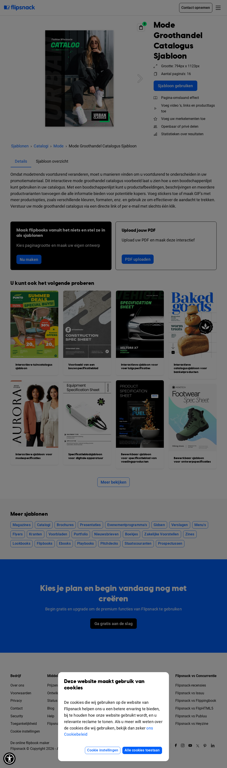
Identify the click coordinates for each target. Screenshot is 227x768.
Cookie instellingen (102, 750)
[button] (9, 759)
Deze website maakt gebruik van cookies (104, 684)
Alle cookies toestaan (142, 750)
